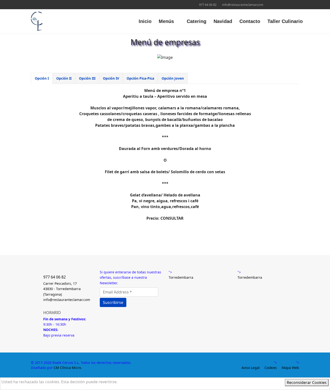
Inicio (145, 21)
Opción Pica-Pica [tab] (140, 78)
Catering (196, 21)
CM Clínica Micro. (68, 367)
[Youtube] (39, 4)
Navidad (223, 21)
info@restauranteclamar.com (242, 5)
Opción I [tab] (42, 78)
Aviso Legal (251, 367)
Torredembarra (181, 277)
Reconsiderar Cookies (307, 382)
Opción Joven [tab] (173, 78)
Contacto (249, 21)
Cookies (271, 367)
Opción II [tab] (64, 78)
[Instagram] (47, 4)
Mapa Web (290, 367)
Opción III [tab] (87, 78)
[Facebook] (32, 4)
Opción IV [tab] (111, 78)
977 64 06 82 (207, 5)
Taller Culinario (285, 21)
